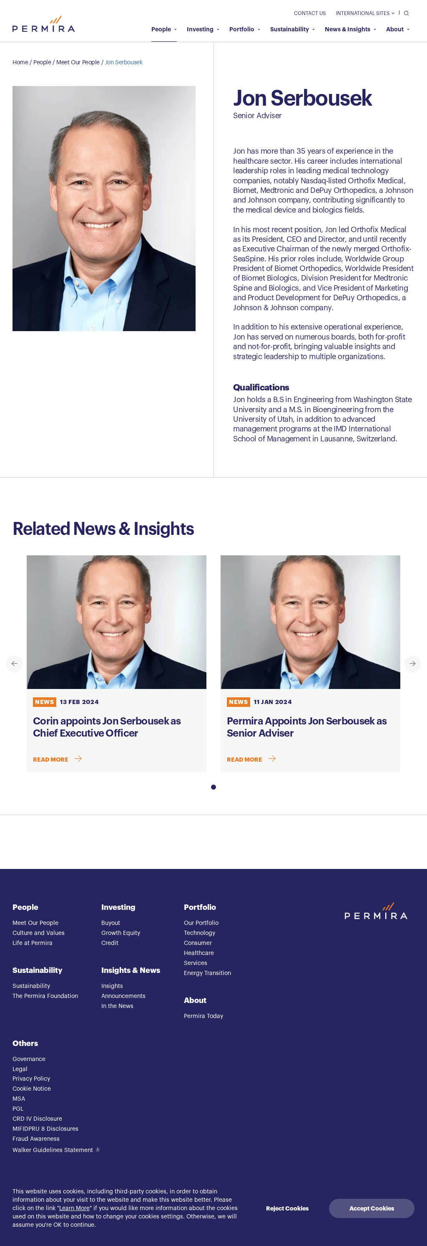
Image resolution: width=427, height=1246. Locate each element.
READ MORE (50, 759)
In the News (117, 1006)
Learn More (74, 1208)
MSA (19, 1099)
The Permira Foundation (45, 996)
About (395, 29)
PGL (18, 1109)
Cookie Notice (32, 1089)
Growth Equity (120, 933)
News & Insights (347, 29)
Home (20, 63)
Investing (200, 29)
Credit (109, 943)
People (161, 29)
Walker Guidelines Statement (53, 1150)
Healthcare (199, 953)
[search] (404, 12)
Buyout (110, 923)
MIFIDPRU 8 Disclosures (45, 1129)
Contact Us (310, 13)
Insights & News (130, 970)
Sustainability (289, 29)
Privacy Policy (31, 1079)
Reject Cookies (287, 1208)
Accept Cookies (371, 1208)
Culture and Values (39, 933)
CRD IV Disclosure (37, 1119)
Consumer (198, 943)
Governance (29, 1059)
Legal (20, 1069)
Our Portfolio (201, 923)
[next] (412, 663)
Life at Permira (33, 943)
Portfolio (241, 29)
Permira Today (203, 1016)
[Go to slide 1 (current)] (213, 787)
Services (195, 963)
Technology (199, 933)
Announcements (123, 996)
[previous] (14, 663)
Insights (112, 986)
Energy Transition (207, 973)
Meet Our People (78, 63)
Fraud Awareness (36, 1139)
